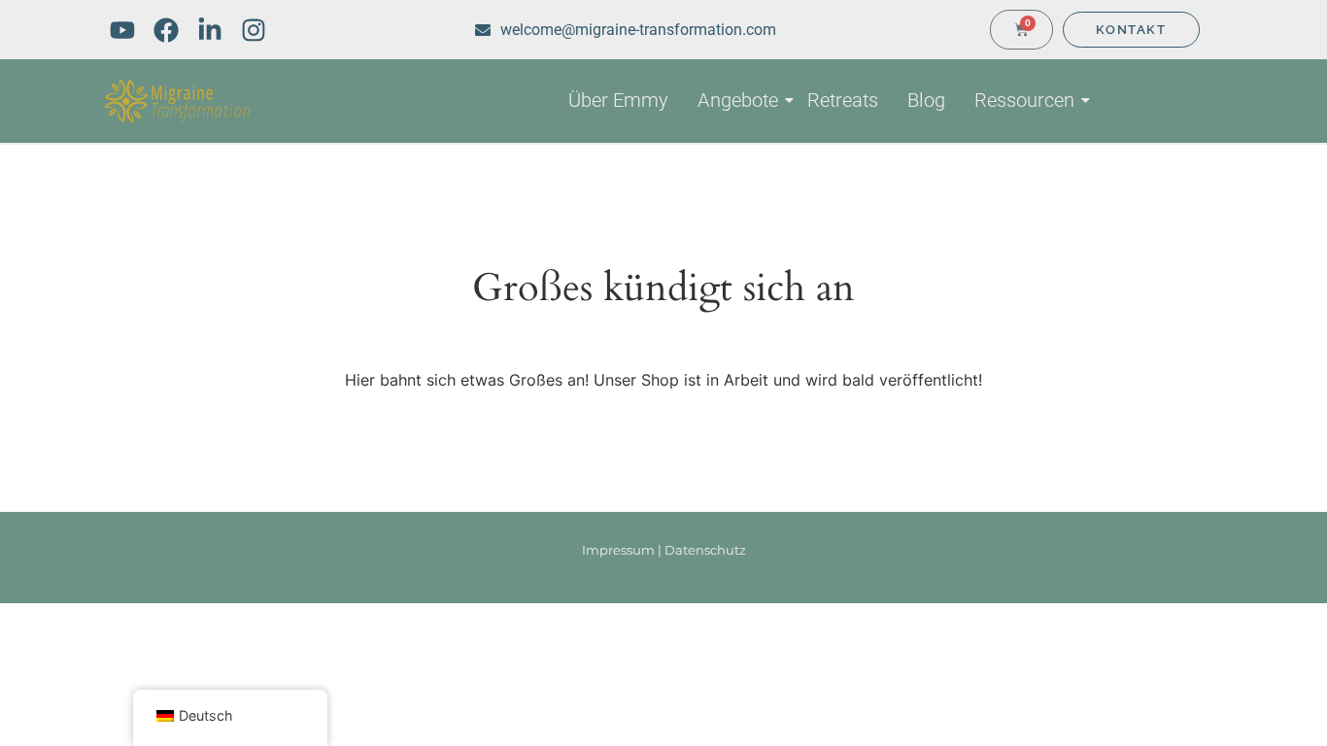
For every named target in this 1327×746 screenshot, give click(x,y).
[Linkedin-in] (209, 30)
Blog (926, 100)
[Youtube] (122, 30)
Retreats (842, 100)
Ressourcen (1024, 100)
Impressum (618, 550)
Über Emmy (618, 100)
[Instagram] (253, 30)
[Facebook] (166, 30)
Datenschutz (705, 550)
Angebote (738, 100)
